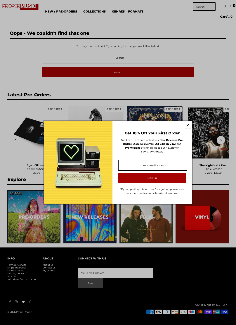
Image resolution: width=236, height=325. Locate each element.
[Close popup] (187, 125)
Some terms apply (152, 151)
